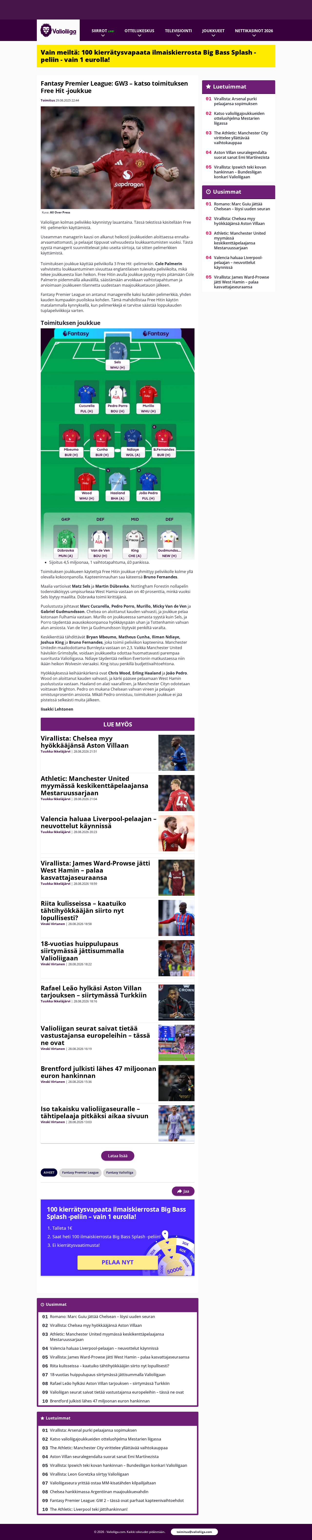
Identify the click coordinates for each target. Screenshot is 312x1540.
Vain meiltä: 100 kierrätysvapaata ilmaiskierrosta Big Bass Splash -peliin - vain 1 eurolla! (148, 56)
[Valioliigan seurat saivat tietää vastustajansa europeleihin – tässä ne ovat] (176, 1043)
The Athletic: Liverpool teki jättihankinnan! (88, 1509)
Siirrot (103, 30)
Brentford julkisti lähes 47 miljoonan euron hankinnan (98, 1072)
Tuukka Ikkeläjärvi (55, 751)
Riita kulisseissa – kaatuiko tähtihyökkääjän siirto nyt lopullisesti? (83, 910)
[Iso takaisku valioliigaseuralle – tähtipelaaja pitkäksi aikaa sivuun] (176, 1123)
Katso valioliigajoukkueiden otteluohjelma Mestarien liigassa (105, 1439)
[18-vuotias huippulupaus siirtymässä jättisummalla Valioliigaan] (176, 958)
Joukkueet (213, 30)
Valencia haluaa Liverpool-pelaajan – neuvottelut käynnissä (98, 822)
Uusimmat (56, 1304)
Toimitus (48, 100)
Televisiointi (178, 30)
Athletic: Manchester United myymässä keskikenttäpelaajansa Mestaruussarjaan (94, 785)
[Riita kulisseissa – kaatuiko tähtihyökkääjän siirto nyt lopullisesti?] (176, 918)
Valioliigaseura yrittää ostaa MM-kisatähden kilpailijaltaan (103, 1483)
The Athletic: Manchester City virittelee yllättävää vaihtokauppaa (109, 1447)
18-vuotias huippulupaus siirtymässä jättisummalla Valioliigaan (82, 951)
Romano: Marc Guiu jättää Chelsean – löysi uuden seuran (102, 1316)
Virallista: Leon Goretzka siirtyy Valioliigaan (89, 1474)
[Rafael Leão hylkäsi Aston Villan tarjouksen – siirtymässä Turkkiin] (176, 1003)
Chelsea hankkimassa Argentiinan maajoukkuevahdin (99, 1491)
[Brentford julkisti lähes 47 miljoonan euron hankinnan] (176, 1083)
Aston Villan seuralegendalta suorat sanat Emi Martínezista (104, 1456)
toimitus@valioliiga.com (194, 1532)
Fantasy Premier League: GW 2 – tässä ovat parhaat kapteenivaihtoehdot (117, 1500)
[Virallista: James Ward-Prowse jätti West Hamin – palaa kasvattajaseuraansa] (176, 878)
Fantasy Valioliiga (119, 1172)
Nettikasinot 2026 (254, 30)
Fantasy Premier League (80, 1172)
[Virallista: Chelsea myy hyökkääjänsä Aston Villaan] (176, 753)
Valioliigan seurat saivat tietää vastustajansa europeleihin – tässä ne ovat (95, 1035)
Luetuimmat (58, 1418)
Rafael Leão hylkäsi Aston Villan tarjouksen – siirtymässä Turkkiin (94, 992)
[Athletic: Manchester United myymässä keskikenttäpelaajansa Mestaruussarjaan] (176, 793)
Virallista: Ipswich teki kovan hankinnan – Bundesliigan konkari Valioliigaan (118, 1465)
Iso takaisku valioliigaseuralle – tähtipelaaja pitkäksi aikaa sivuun (94, 1112)
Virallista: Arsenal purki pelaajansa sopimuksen (93, 1430)
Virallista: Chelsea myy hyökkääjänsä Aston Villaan (85, 742)
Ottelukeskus (139, 30)
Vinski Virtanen (53, 924)
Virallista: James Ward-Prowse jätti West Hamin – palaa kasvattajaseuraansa (95, 870)
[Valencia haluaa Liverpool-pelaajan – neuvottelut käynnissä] (176, 833)
